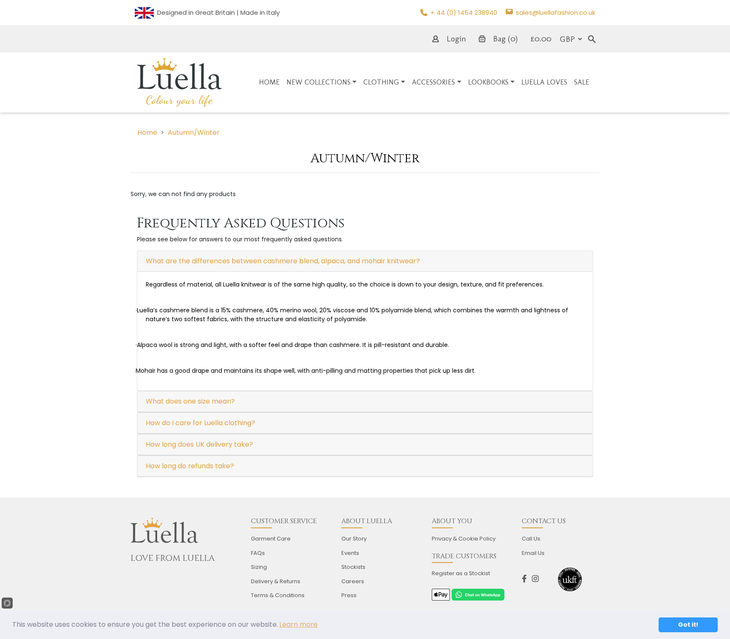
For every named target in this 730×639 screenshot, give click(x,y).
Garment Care (271, 539)
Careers (352, 581)
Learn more (298, 624)
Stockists (353, 567)
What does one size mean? (190, 401)
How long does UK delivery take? (199, 444)
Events (350, 553)
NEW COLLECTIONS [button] (318, 82)
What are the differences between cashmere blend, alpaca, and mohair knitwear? (283, 261)
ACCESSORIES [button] (433, 82)
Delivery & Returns (275, 581)
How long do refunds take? (190, 466)
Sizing (259, 567)
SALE (581, 82)
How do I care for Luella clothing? (200, 423)
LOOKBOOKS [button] (488, 82)
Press (349, 595)
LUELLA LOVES (544, 82)
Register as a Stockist (461, 573)
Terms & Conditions (278, 595)
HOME (269, 82)
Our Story (354, 539)
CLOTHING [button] (381, 82)
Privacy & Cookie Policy (464, 539)
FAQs (258, 553)
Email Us (533, 553)
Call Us (531, 539)
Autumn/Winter (194, 132)
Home (147, 132)
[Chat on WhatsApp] (478, 594)
